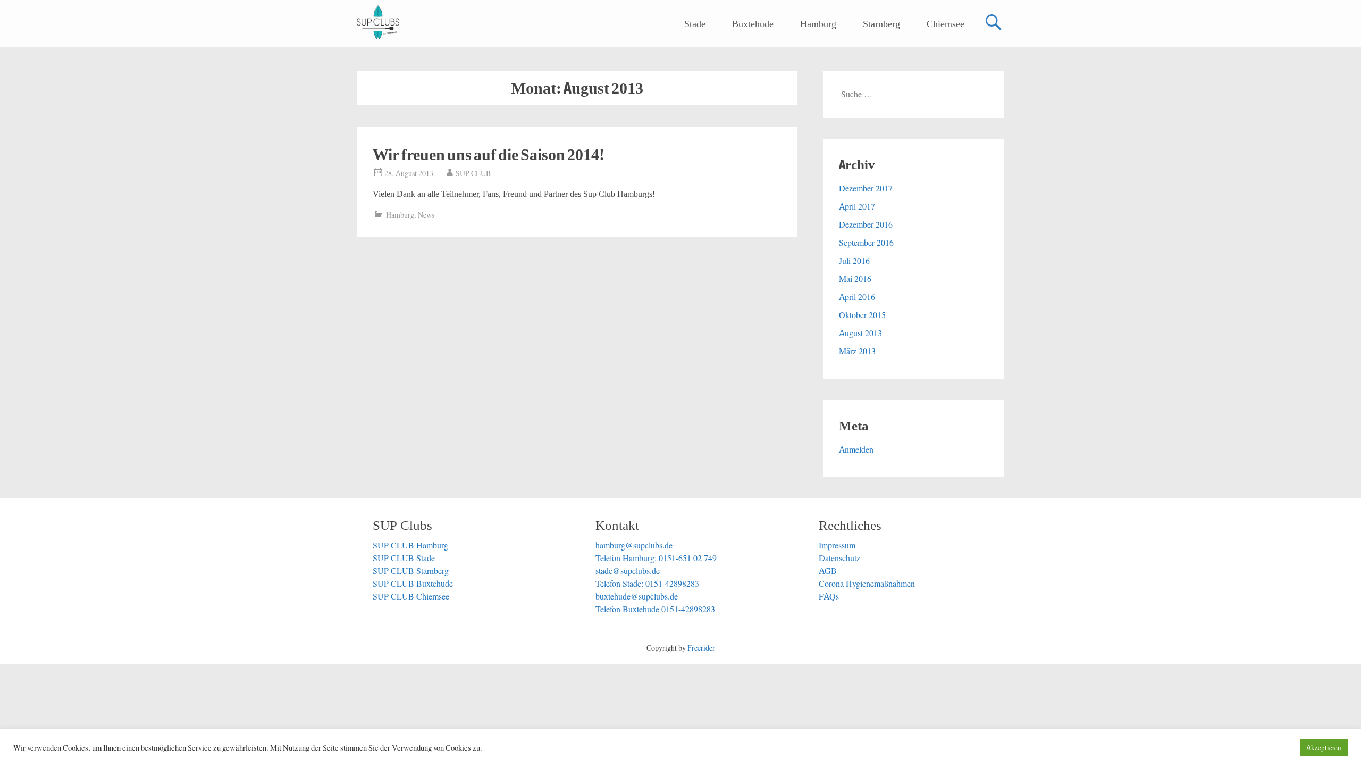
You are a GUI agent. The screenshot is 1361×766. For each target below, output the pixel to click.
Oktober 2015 (862, 315)
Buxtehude (753, 23)
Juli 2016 (854, 260)
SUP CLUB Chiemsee (411, 596)
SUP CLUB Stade (404, 558)
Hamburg (818, 23)
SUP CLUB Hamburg (410, 545)
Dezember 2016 (866, 224)
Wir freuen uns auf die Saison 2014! (488, 154)
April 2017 (857, 206)
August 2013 (860, 333)
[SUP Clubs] (378, 22)
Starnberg (881, 23)
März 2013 (857, 351)
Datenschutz (839, 558)
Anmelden (856, 449)
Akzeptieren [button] (1323, 747)
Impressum (837, 545)
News (426, 215)
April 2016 (857, 297)
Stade (694, 23)
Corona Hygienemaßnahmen (867, 583)
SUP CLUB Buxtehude (413, 583)
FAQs (829, 596)
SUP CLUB (473, 173)
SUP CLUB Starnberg (411, 570)
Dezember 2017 (866, 188)
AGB (828, 570)
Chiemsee (945, 23)
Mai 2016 (855, 278)
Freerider (701, 648)
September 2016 (866, 242)
